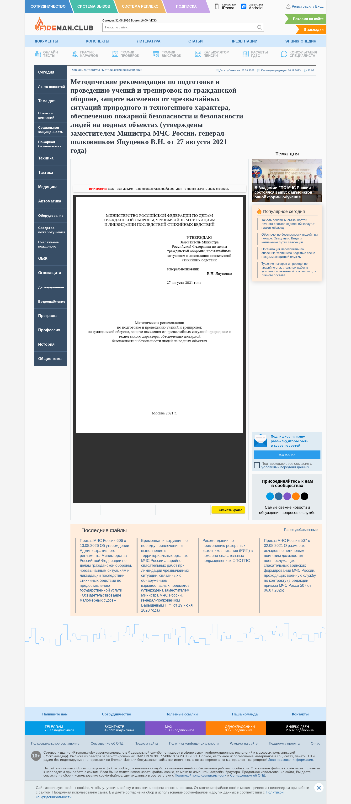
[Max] (287, 496)
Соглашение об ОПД (107, 743)
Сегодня (46, 72)
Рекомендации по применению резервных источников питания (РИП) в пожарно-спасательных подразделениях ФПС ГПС (227, 550)
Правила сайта (146, 743)
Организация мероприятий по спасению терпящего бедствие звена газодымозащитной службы (288, 253)
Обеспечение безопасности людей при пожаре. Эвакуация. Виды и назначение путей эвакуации (289, 238)
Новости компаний (46, 115)
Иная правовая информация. (291, 760)
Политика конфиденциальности (194, 743)
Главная (76, 70)
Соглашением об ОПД (247, 775)
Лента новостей (51, 87)
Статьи (195, 41)
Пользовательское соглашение (55, 743)
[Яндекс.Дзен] (304, 496)
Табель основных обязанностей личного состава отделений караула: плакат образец (288, 223)
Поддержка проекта (284, 743)
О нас (315, 743)
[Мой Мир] (196, 510)
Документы (46, 41)
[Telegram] (169, 510)
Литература (148, 41)
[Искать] (260, 27)
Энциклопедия (300, 41)
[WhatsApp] (141, 510)
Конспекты (97, 41)
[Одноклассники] (114, 510)
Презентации (243, 41)
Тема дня (46, 101)
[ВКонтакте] (87, 510)
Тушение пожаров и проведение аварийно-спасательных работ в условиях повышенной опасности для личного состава (288, 269)
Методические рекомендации (122, 70)
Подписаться (287, 455)
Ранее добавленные (301, 530)
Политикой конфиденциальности (200, 775)
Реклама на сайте (308, 19)
